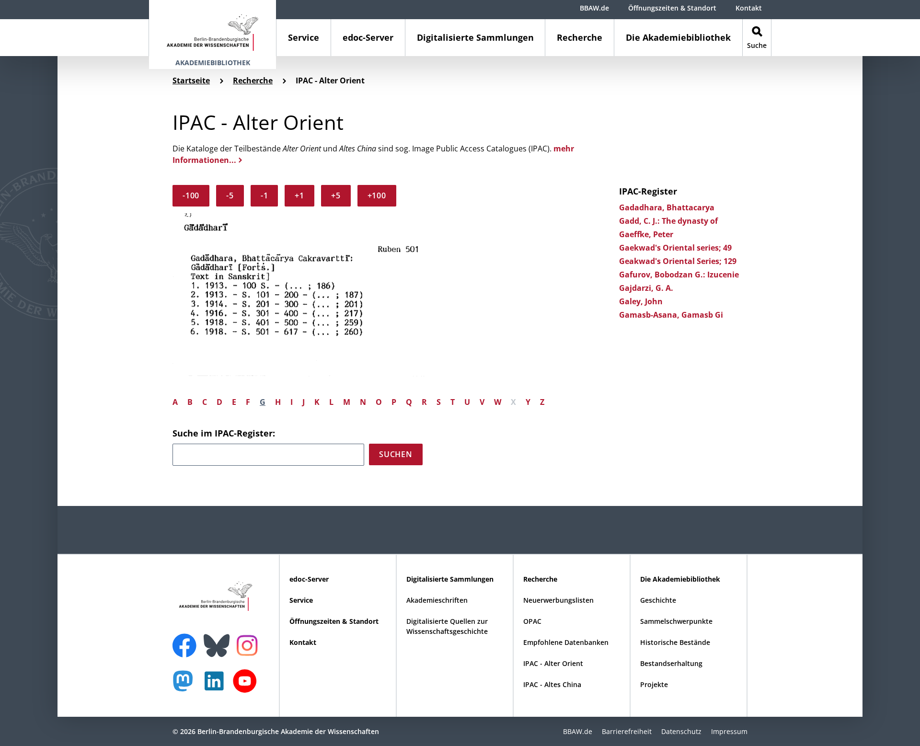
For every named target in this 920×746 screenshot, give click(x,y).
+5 (336, 195)
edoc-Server (368, 37)
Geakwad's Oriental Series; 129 (677, 261)
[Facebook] (186, 640)
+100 (377, 195)
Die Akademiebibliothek (678, 37)
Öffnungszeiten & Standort (672, 7)
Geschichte (658, 600)
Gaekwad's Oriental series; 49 (675, 247)
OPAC (532, 621)
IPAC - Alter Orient (553, 663)
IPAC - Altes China (552, 684)
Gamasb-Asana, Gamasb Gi (671, 315)
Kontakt (749, 7)
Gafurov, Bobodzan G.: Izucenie (679, 274)
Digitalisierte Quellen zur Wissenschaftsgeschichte (447, 626)
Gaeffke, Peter (646, 234)
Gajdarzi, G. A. (646, 288)
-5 (230, 195)
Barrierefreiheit (627, 731)
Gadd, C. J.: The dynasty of (668, 221)
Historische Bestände (675, 642)
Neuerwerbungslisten (558, 600)
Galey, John (641, 301)
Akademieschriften (437, 600)
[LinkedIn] (216, 686)
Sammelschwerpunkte (676, 621)
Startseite (191, 80)
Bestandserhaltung (671, 663)
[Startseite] (212, 28)
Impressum (729, 731)
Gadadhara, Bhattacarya (666, 207)
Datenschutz (681, 731)
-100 (191, 195)
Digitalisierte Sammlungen (475, 37)
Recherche (579, 37)
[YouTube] (247, 686)
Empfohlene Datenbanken (566, 642)
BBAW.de (594, 7)
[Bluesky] (219, 640)
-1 (264, 195)
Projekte (654, 684)
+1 (299, 195)
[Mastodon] (186, 686)
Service (303, 37)
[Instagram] (249, 644)
